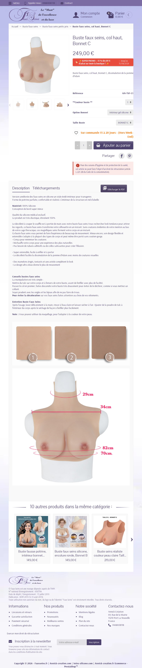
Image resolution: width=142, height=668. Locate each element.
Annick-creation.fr (104, 663)
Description (21, 188)
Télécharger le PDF (114, 188)
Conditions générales (22, 625)
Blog (81, 616)
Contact (69, 2)
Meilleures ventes (55, 621)
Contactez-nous (86, 625)
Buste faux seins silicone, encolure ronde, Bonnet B (71, 553)
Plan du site (84, 621)
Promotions (52, 612)
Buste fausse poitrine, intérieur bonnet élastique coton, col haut (32, 555)
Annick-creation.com (60, 663)
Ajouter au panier (117, 145)
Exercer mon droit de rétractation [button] (23, 633)
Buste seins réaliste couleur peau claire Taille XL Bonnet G (110, 555)
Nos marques (53, 625)
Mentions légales (87, 612)
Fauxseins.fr (41, 663)
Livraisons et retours (22, 612)
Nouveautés (53, 616)
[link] (122, 156)
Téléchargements (46, 188)
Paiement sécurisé (20, 621)
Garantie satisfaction (22, 616)
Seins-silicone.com (83, 663)
